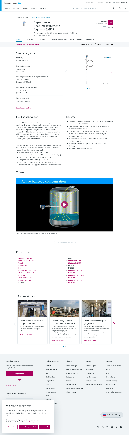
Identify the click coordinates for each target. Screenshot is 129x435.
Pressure (48, 384)
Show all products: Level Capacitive (27, 44)
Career (108, 373)
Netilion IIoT (49, 396)
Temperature (50, 381)
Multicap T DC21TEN (26, 273)
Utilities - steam (71, 392)
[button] (19, 373)
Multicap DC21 (23, 265)
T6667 (20, 263)
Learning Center (91, 377)
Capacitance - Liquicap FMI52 (40, 17)
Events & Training (111, 381)
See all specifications (23, 108)
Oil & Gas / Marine (72, 373)
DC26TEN (21, 275)
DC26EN (71, 258)
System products (51, 388)
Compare (110, 28)
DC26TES (71, 283)
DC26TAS (71, 273)
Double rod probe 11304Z (27, 270)
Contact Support (91, 366)
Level (26, 17)
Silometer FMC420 (25, 258)
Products (19, 17)
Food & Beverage (71, 366)
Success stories (110, 384)
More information (11, 385)
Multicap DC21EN (24, 280)
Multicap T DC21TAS (75, 270)
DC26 (20, 268)
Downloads (100, 2)
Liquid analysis (50, 377)
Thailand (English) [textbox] (120, 2)
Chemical (68, 381)
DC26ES (71, 268)
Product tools (89, 2)
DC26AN (21, 283)
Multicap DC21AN (25, 278)
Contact (108, 2)
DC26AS (71, 265)
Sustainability (110, 388)
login (105, 24)
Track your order (91, 381)
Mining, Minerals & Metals (74, 388)
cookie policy (30, 422)
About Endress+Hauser (113, 366)
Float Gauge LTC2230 (26, 260)
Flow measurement (52, 369)
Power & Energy (71, 384)
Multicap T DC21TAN (76, 275)
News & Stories (110, 377)
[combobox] (121, 2)
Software (48, 400)
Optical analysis (51, 392)
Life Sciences (70, 377)
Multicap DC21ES (74, 263)
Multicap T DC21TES (75, 280)
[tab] (20, 40)
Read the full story (26, 334)
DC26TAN (71, 278)
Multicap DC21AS (74, 260)
